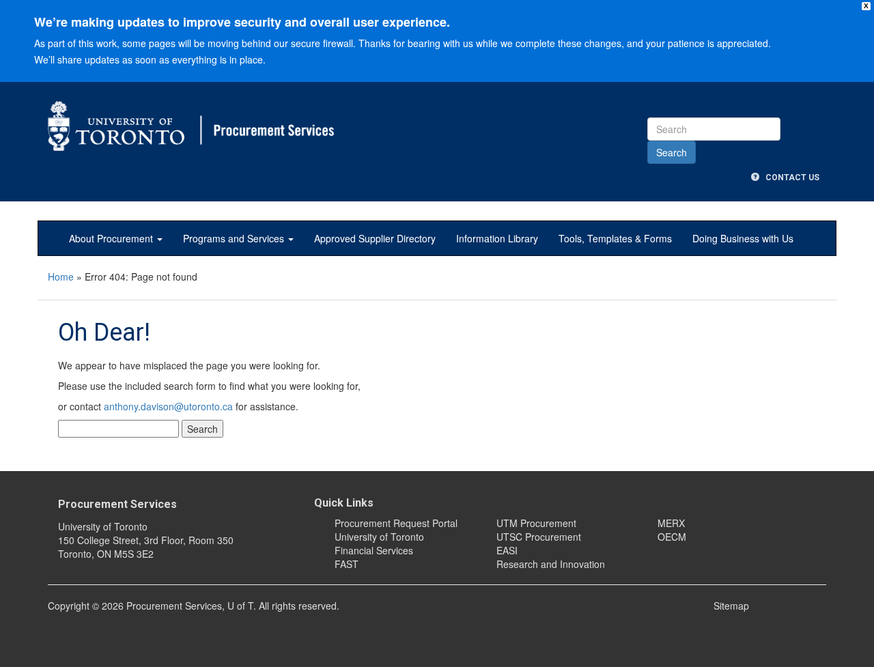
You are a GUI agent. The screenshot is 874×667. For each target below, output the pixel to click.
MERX (671, 523)
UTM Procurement (536, 523)
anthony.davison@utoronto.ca (168, 406)
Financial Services (374, 550)
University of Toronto (379, 536)
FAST (346, 564)
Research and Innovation (550, 564)
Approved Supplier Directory (375, 238)
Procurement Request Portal (396, 523)
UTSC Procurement (538, 536)
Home (61, 276)
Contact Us (789, 177)
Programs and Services (235, 238)
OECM (672, 536)
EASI (507, 550)
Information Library (497, 238)
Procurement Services (117, 504)
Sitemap (731, 605)
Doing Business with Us (742, 238)
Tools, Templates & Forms (615, 238)
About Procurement (112, 238)
